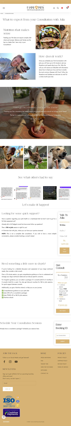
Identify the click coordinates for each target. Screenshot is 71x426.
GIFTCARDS (44, 370)
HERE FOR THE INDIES (47, 367)
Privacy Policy (62, 357)
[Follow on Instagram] (10, 361)
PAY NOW (64, 251)
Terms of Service (63, 367)
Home (1, 13)
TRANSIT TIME (44, 364)
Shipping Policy (62, 361)
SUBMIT (63, 341)
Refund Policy (62, 364)
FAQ (42, 361)
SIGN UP (7, 389)
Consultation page (9, 13)
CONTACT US (44, 373)
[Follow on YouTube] (16, 361)
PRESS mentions (46, 357)
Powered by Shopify (40, 421)
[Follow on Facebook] (4, 361)
